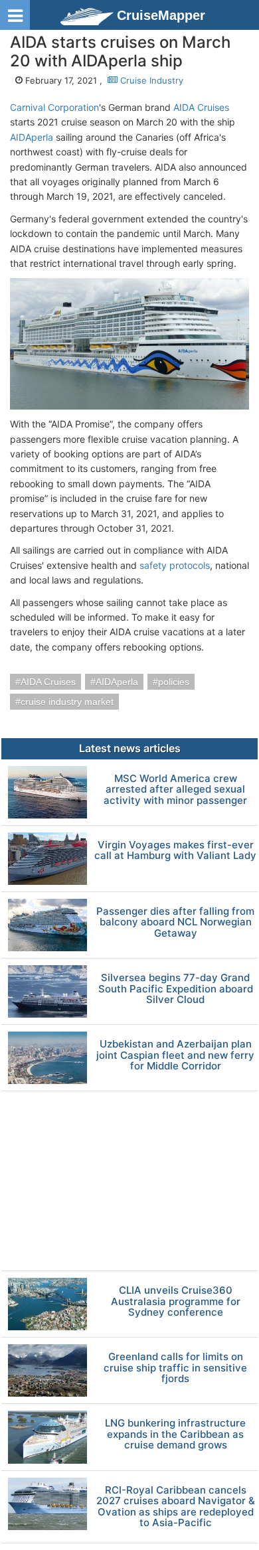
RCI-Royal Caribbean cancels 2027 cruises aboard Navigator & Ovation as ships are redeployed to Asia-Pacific (175, 1507)
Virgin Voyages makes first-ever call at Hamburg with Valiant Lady (175, 851)
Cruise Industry (150, 80)
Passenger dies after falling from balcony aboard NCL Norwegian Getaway (175, 922)
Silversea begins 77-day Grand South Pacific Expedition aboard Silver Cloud (175, 989)
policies (173, 681)
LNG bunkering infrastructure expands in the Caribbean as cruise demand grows (175, 1434)
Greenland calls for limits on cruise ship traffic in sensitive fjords (175, 1368)
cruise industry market (67, 701)
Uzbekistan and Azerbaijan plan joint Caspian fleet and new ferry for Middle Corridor (175, 1055)
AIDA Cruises (201, 107)
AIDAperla (31, 137)
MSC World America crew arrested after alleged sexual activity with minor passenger (175, 790)
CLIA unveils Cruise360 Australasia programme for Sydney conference (175, 1301)
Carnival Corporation (54, 107)
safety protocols (174, 565)
